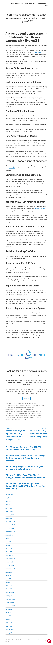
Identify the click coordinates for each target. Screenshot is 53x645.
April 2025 (9, 548)
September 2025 (10, 532)
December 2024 (10, 559)
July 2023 (8, 612)
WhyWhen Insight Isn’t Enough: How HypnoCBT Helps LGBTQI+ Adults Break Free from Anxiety (26, 486)
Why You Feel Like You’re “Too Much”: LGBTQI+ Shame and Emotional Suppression (25, 476)
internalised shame (36, 413)
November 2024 (10, 562)
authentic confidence (41, 405)
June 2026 (9, 501)
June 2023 (9, 616)
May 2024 (8, 582)
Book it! (26, 398)
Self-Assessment (42, 3)
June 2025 (9, 542)
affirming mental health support (15, 405)
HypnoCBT (38, 52)
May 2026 (8, 505)
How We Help (19, 3)
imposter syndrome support (13, 413)
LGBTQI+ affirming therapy (12, 415)
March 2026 (9, 511)
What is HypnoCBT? (30, 3)
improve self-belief (25, 413)
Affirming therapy (39, 209)
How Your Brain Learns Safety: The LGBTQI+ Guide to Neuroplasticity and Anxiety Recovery (25, 458)
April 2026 (9, 508)
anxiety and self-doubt (30, 405)
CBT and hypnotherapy (12, 407)
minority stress (23, 415)
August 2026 (9, 494)
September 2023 (10, 606)
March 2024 (9, 589)
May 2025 (8, 545)
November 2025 (10, 525)
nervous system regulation (34, 415)
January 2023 (9, 633)
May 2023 (8, 619)
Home (12, 3)
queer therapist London (22, 417)
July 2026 (8, 498)
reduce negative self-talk (34, 417)
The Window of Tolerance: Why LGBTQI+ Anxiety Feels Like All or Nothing (24, 448)
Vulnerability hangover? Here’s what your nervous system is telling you (24, 467)
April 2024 (9, 585)
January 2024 (9, 596)
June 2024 (9, 579)
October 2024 (10, 565)
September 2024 (10, 569)
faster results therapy (29, 411)
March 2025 (9, 552)
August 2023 (9, 609)
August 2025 (9, 535)
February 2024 (10, 592)
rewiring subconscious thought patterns (16, 419)
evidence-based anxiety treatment (14, 411)
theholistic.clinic (11, 403)
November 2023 (10, 602)
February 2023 (10, 629)
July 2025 (8, 538)
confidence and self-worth (12, 409)
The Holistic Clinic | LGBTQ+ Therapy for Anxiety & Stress (20, 640)
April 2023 (9, 623)
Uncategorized (32, 403)
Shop (45, 5)
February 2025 (10, 555)
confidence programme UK (26, 409)
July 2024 (8, 575)
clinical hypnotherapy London (26, 407)
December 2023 (10, 599)
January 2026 (9, 518)
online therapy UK (10, 417)
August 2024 (9, 572)
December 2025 (10, 521)
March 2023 (9, 626)
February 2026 (10, 515)
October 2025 (10, 528)
